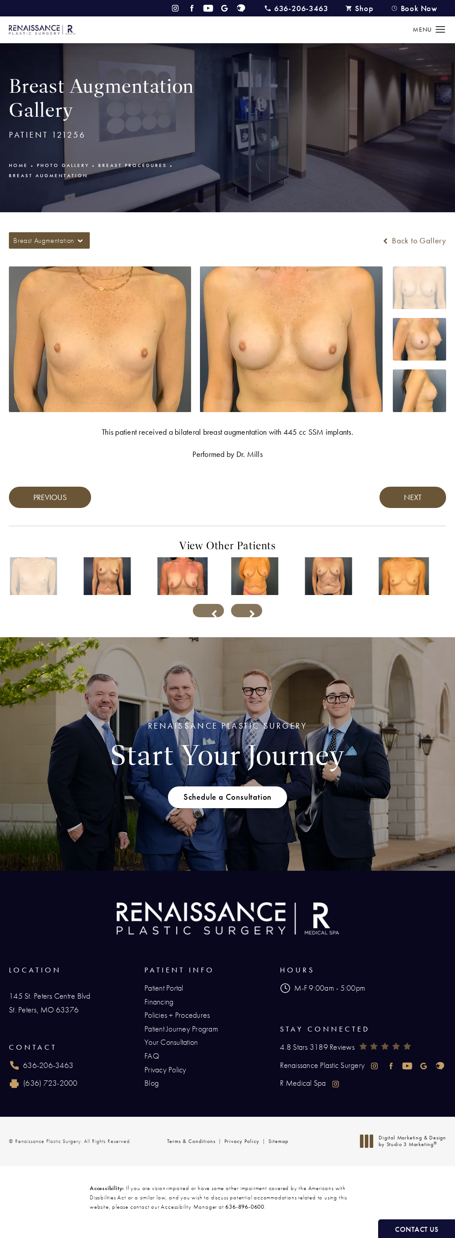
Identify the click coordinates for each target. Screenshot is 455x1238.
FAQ (151, 1056)
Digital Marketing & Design (412, 1141)
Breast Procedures (132, 165)
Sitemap (278, 1141)
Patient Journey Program (181, 1029)
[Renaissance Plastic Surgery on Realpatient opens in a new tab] (241, 8)
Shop (364, 8)
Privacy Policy (165, 1069)
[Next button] (246, 610)
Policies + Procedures (177, 1015)
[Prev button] (208, 610)
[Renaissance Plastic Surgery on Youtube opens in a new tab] (208, 8)
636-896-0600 (244, 1206)
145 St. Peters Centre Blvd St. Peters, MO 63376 (50, 1003)
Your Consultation (171, 1042)
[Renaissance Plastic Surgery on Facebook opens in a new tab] (192, 8)
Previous (50, 497)
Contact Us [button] (416, 1229)
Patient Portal (164, 988)
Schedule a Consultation (227, 797)
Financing (158, 1001)
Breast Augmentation (48, 175)
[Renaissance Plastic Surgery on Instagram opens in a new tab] (175, 8)
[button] (440, 29)
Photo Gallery (63, 165)
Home (18, 165)
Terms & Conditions (191, 1141)
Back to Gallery (418, 241)
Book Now (419, 8)
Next (413, 497)
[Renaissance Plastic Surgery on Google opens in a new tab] (225, 8)
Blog (151, 1083)
